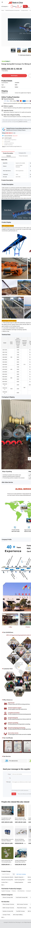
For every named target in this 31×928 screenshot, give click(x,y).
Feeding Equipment (19, 882)
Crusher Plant (4, 882)
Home (2, 10)
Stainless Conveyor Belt (8, 911)
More (2, 917)
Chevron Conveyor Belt (8, 897)
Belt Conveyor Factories (22, 904)
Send (14, 794)
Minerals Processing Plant (7, 879)
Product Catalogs (22, 874)
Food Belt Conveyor (20, 911)
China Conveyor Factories (8, 904)
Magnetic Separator (19, 877)
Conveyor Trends (6, 914)
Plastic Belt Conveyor (21, 907)
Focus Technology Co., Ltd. (18, 922)
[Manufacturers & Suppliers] (15, 2)
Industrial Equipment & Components (12, 10)
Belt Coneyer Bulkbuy (18, 914)
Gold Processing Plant (20, 879)
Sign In (3, 146)
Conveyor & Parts (24, 10)
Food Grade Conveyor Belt (21, 897)
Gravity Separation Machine (7, 877)
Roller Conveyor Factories (8, 907)
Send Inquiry (14, 75)
